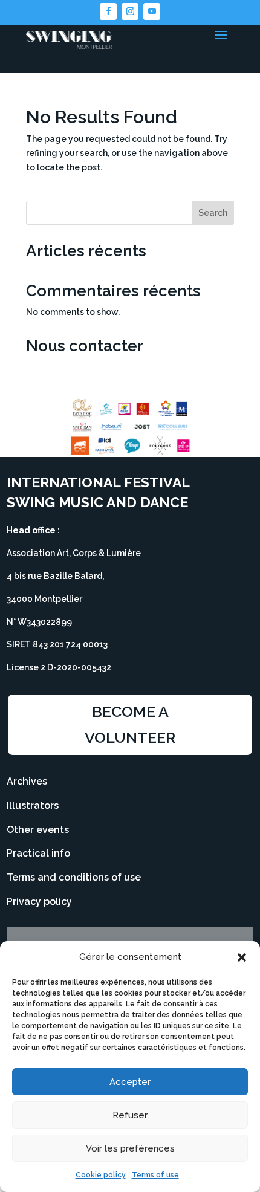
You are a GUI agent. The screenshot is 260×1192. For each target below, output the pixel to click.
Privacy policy (39, 901)
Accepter (130, 1082)
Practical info (38, 853)
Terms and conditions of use (74, 877)
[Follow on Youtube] (151, 11)
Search (212, 213)
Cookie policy (101, 1175)
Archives (27, 781)
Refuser (130, 1115)
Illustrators (33, 805)
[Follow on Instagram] (130, 11)
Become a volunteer (130, 724)
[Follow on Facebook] (108, 11)
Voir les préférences (130, 1148)
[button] (242, 957)
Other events (38, 829)
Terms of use (155, 1175)
